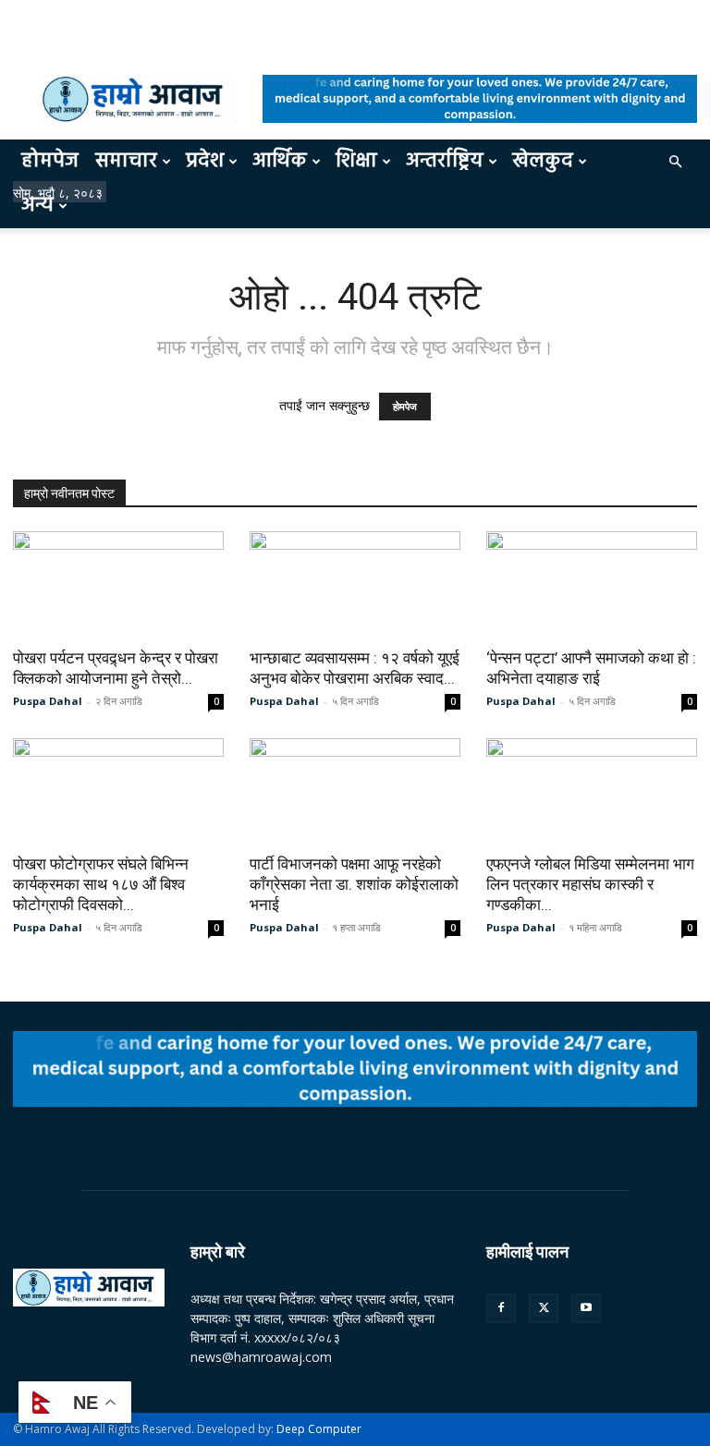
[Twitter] (543, 1308)
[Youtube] (586, 1308)
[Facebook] (501, 1308)
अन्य (37, 205)
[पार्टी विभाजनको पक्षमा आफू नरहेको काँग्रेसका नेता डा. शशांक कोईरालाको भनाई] (355, 790)
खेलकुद (542, 161)
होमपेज (50, 161)
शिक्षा (356, 161)
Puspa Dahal (47, 701)
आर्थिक (279, 161)
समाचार (126, 161)
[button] (675, 162)
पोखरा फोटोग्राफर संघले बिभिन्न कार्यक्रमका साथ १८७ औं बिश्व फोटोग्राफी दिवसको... (101, 884)
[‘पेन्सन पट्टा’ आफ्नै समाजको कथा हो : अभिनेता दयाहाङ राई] (591, 583)
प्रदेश (205, 161)
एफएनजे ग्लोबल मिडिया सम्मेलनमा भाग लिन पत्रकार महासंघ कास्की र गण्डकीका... (590, 884)
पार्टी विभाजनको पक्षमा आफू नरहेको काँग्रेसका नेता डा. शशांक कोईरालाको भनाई (354, 884)
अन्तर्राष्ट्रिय (445, 161)
